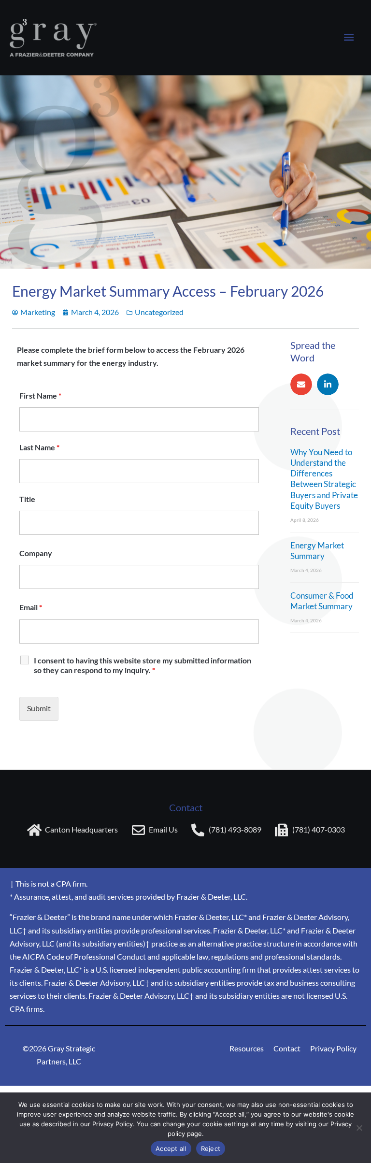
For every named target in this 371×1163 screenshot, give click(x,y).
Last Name (39, 447)
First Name (40, 395)
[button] (301, 384)
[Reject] (359, 1128)
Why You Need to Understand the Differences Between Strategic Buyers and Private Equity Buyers (324, 478)
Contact (286, 1048)
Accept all (171, 1148)
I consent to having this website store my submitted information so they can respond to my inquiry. (142, 665)
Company (35, 553)
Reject (211, 1148)
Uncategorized (159, 312)
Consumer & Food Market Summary (322, 600)
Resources (246, 1048)
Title (27, 498)
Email (30, 607)
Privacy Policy (333, 1048)
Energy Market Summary (317, 550)
